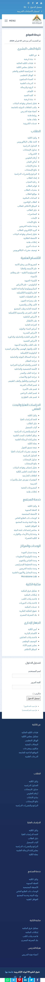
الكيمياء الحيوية (30, 280)
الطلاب (36, 131)
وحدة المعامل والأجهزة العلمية (24, 572)
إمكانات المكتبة (30, 595)
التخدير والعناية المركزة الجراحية (23, 365)
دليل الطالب (32, 210)
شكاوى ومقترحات (30, 748)
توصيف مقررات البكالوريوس (25, 250)
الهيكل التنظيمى (26, 75)
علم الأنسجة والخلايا (29, 268)
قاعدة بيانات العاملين (28, 637)
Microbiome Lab (29, 576)
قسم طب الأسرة (30, 389)
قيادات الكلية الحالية (25, 63)
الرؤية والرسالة (26, 87)
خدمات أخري (31, 246)
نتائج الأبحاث (32, 222)
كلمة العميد (28, 95)
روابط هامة (32, 115)
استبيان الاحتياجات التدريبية (28, 11)
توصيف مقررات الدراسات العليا (24, 451)
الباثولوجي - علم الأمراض (26, 284)
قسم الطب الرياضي (28, 393)
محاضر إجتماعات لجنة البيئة (25, 530)
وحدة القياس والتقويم (28, 560)
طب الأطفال (31, 320)
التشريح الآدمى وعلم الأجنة (26, 264)
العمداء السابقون (26, 79)
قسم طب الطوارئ (29, 397)
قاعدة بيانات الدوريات (28, 603)
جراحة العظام (31, 361)
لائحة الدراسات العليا (28, 419)
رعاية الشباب (31, 182)
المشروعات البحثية (29, 487)
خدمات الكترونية (30, 123)
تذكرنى (38, 693)
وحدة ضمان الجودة (29, 552)
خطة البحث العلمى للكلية (26, 471)
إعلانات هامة (31, 242)
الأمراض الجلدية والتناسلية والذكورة (22, 336)
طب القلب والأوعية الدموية (25, 345)
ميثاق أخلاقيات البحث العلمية (25, 435)
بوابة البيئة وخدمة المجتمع (26, 522)
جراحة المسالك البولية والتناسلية (23, 357)
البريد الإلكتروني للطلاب (27, 230)
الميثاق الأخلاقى (30, 649)
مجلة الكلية (32, 443)
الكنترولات (32, 153)
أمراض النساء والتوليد (28, 328)
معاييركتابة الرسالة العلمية (26, 439)
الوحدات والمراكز (30, 545)
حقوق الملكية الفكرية (28, 611)
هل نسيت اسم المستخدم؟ (29, 710)
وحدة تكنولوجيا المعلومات (26, 556)
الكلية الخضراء (31, 538)
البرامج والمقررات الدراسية (25, 174)
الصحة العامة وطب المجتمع (25, 308)
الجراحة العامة (31, 324)
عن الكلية (33, 55)
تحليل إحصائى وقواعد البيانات (25, 234)
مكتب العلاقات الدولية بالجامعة (24, 107)
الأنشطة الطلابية (30, 238)
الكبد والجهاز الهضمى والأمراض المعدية (21, 349)
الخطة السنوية (31, 510)
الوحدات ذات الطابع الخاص (26, 518)
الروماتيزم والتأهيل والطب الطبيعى (22, 381)
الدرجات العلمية (26, 83)
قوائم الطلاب (31, 186)
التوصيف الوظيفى (29, 641)
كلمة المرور (36, 682)
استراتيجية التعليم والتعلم (22, 71)
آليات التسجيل (31, 427)
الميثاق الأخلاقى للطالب (27, 206)
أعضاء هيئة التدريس (29, 111)
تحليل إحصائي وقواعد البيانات (25, 103)
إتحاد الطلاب (32, 178)
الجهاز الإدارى (32, 622)
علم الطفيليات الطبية (28, 296)
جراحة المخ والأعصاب (28, 377)
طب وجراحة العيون (29, 300)
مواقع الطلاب (31, 194)
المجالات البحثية (31, 744)
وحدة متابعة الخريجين (28, 226)
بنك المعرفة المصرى (28, 615)
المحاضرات (32, 214)
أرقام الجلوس (31, 158)
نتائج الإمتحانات (31, 170)
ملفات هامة (32, 119)
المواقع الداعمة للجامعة (28, 752)
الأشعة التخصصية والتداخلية (25, 369)
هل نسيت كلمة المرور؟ (30, 706)
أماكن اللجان (31, 162)
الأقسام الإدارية (30, 633)
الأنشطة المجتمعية (29, 514)
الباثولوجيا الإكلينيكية (28, 353)
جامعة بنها (9, 972)
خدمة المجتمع (32, 499)
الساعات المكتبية (30, 198)
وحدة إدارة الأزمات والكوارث (25, 534)
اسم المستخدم (34, 671)
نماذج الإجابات (31, 166)
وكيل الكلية (32, 137)
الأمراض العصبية (30, 341)
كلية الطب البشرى (29, 48)
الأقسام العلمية (31, 258)
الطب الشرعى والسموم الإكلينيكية (22, 312)
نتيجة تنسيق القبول (29, 447)
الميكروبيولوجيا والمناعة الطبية (24, 288)
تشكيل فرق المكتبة (29, 591)
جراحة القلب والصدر (28, 373)
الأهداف (30, 91)
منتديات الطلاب (30, 190)
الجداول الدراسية (30, 145)
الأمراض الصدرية (30, 332)
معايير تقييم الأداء (30, 645)
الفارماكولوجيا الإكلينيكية (27, 292)
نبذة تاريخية (28, 59)
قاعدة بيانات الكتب (29, 599)
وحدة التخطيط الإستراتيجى (26, 564)
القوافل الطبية (31, 526)
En (25, 7)
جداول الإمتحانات (30, 149)
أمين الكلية (32, 629)
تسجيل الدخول (36, 7)
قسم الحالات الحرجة (28, 385)
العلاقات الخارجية (29, 475)
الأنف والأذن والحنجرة (28, 304)
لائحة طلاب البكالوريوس (27, 141)
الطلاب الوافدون (30, 202)
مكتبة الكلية (33, 584)
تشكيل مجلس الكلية (24, 67)
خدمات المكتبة (31, 607)
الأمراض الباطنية (30, 316)
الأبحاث (34, 218)
